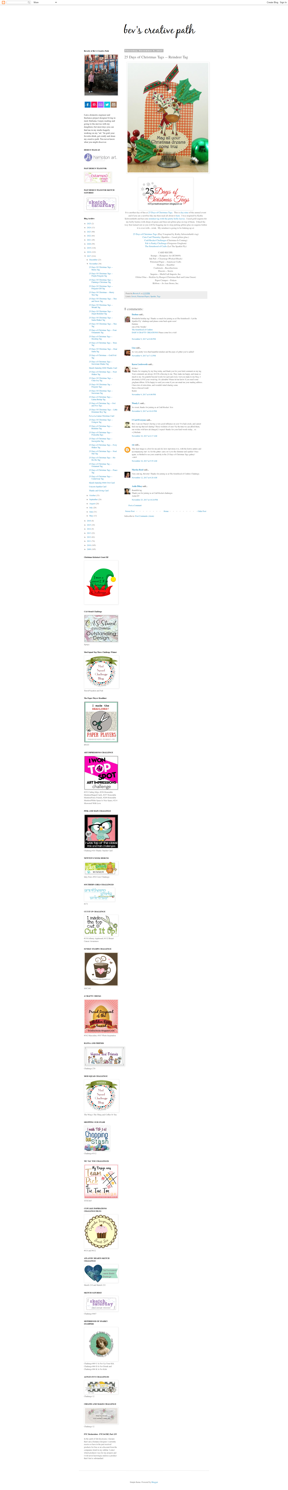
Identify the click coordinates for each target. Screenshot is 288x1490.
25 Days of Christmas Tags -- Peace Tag (103, 471)
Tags (158, 296)
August (92, 503)
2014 (89, 528)
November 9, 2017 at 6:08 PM (144, 339)
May (91, 515)
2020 (89, 243)
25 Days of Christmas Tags (160, 212)
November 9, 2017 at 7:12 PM (144, 355)
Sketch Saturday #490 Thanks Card (103, 368)
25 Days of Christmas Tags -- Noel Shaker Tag (103, 372)
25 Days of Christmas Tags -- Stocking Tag (100, 337)
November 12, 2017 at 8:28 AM (144, 477)
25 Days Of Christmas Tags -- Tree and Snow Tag (103, 299)
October (92, 495)
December (93, 259)
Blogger (155, 1482)
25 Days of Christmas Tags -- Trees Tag (103, 343)
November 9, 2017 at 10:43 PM (144, 411)
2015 (89, 524)
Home (166, 511)
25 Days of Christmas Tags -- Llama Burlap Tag (100, 397)
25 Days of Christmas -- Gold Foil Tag (102, 356)
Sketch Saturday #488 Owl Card (102, 482)
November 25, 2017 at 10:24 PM (145, 499)
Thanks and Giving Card (98, 490)
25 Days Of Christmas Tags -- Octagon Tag (101, 420)
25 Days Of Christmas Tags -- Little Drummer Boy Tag (103, 410)
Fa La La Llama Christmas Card (101, 415)
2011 (89, 541)
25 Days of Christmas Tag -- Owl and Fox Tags (102, 404)
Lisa (134, 347)
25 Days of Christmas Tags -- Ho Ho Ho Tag (102, 458)
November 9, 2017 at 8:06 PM (144, 394)
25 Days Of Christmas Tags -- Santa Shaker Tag (101, 318)
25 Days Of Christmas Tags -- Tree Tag (103, 324)
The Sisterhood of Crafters (142, 329)
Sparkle (153, 296)
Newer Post (129, 511)
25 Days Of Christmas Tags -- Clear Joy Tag (101, 379)
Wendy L (136, 403)
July (91, 507)
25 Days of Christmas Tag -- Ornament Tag (100, 464)
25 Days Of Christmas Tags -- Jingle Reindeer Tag (101, 312)
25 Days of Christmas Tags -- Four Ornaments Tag (103, 331)
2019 (89, 247)
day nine (184, 212)
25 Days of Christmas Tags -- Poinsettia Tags (100, 433)
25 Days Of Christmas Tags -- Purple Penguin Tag (101, 274)
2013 (89, 533)
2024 (89, 227)
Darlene (135, 314)
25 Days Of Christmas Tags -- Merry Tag (101, 268)
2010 (89, 545)
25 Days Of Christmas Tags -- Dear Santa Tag (103, 350)
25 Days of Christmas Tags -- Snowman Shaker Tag (100, 362)
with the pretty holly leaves (172, 218)
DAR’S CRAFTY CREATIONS (145, 332)
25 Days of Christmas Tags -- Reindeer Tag (100, 427)
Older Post (202, 511)
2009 (89, 549)
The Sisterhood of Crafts (156, 246)
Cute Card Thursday (151, 237)
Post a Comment (135, 505)
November (93, 263)
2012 (89, 537)
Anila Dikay (137, 486)
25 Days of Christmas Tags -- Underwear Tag (100, 477)
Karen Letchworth (140, 364)
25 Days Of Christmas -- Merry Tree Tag (101, 293)
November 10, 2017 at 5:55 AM (144, 460)
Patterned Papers (143, 296)
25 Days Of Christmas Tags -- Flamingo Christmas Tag (101, 280)
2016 (89, 520)
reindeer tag (154, 218)
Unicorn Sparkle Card (97, 486)
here (178, 215)
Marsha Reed (137, 469)
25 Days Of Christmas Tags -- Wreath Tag (101, 306)
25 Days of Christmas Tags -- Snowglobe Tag (100, 439)
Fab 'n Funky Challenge (156, 243)
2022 (89, 235)
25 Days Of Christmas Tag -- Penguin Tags (100, 385)
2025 (89, 223)
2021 (89, 239)
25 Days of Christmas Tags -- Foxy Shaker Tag (103, 445)
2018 (89, 252)
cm (133, 444)
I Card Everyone (139, 419)
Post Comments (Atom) (144, 516)
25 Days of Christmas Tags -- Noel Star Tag (103, 452)
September (93, 499)
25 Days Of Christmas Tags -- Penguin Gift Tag (101, 287)
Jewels (134, 296)
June (91, 511)
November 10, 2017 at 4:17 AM (144, 435)
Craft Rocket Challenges (155, 240)
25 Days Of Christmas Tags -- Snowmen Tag (101, 391)
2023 (89, 231)
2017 (89, 256)
